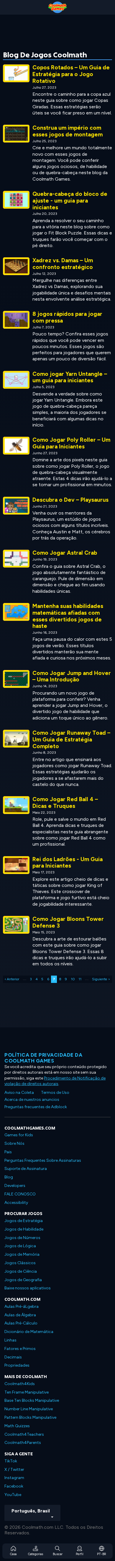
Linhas (10, 1340)
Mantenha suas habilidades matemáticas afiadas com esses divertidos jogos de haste (67, 616)
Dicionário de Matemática (28, 1331)
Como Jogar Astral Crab (64, 552)
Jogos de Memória (22, 1254)
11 (79, 979)
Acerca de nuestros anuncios (31, 1099)
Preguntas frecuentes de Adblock (35, 1106)
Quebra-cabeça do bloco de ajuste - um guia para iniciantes (69, 201)
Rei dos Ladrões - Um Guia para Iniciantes (67, 862)
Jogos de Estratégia (23, 1220)
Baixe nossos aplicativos (27, 1288)
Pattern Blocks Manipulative (30, 1417)
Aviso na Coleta (19, 1092)
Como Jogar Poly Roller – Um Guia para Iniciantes (71, 443)
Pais (8, 1151)
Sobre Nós (14, 1143)
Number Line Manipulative (28, 1408)
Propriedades (16, 1365)
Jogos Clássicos (20, 1262)
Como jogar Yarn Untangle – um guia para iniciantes (69, 377)
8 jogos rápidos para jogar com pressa (67, 317)
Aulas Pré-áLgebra (21, 1306)
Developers (14, 1185)
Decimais (13, 1357)
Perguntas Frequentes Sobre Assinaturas (42, 1160)
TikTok (10, 1461)
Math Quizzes (17, 1425)
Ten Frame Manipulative (26, 1392)
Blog (8, 1177)
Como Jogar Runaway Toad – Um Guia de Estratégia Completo (71, 739)
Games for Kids (18, 1134)
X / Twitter (14, 1469)
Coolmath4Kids (19, 1383)
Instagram (14, 1477)
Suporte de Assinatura (25, 1168)
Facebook (13, 1486)
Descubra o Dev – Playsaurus (70, 499)
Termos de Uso (55, 1092)
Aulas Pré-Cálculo (20, 1323)
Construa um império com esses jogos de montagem (67, 131)
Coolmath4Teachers (24, 1434)
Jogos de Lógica (20, 1245)
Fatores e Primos (20, 1348)
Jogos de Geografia (23, 1279)
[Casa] (57, 7)
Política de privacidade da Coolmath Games (43, 1058)
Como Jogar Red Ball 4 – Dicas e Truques (65, 802)
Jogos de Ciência (20, 1271)
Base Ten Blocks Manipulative (31, 1400)
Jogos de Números (22, 1237)
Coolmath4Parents (22, 1442)
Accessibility (16, 1202)
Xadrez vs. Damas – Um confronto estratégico (62, 263)
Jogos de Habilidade (23, 1229)
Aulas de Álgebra (20, 1314)
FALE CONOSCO (20, 1194)
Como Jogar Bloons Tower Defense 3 (68, 922)
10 (73, 979)
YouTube (12, 1494)
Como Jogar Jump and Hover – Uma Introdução (71, 676)
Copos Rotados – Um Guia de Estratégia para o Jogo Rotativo (71, 74)
